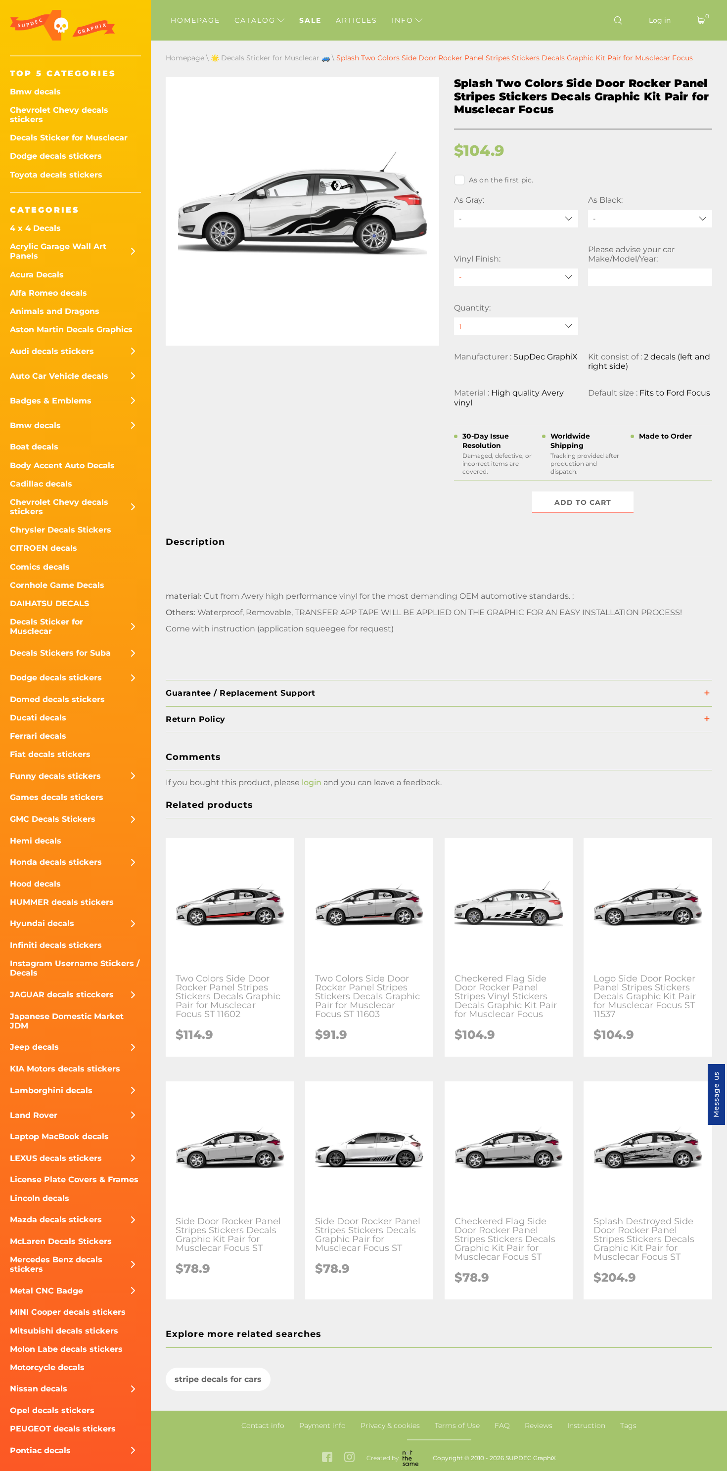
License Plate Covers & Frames (74, 1179)
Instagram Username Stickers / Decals (74, 968)
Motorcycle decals (47, 1367)
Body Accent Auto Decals (62, 465)
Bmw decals (35, 91)
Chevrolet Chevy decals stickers (59, 114)
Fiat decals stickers (50, 754)
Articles (356, 20)
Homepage (195, 20)
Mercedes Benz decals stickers (56, 1264)
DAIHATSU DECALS (49, 603)
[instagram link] (349, 1458)
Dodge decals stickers (56, 156)
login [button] (311, 782)
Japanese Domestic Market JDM (67, 1021)
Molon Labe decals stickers (66, 1349)
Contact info (262, 1425)
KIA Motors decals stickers (65, 1068)
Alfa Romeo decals (48, 293)
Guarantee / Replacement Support (241, 693)
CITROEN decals (43, 548)
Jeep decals (34, 1047)
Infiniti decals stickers (56, 945)
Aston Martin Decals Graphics (71, 329)
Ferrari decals (38, 736)
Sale (310, 20)
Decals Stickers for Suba (60, 653)
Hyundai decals (42, 923)
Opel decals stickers (52, 1410)
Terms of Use (457, 1425)
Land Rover (33, 1115)
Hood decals (35, 884)
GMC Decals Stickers (52, 819)
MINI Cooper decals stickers (68, 1312)
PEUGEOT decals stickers (63, 1428)
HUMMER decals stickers (62, 902)
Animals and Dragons (54, 311)
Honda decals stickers (56, 862)
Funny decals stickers (55, 776)
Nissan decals (38, 1388)
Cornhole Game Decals (57, 585)
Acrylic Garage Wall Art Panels (58, 251)
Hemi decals (35, 841)
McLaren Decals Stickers (61, 1241)
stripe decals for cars (218, 1379)
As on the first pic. (501, 180)
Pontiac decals (40, 1450)
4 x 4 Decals (35, 228)
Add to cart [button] (582, 502)
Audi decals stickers (52, 351)
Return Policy (196, 719)
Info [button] (404, 20)
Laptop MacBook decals (59, 1136)
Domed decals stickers (57, 699)
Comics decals (40, 567)
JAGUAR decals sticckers (62, 994)
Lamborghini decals (51, 1090)
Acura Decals (37, 274)
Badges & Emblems (50, 400)
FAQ (502, 1425)
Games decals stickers (56, 797)
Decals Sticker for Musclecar (69, 137)
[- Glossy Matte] (516, 277)
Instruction (586, 1425)
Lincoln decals (39, 1198)
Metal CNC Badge (46, 1290)
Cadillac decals (41, 484)
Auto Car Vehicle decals (59, 376)
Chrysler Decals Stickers (60, 530)
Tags (628, 1425)
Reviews (538, 1425)
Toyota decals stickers (56, 174)
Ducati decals (38, 717)
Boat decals (34, 446)
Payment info (322, 1425)
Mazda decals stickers (56, 1219)
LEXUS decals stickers (56, 1158)
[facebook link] (327, 1458)
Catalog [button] (256, 20)
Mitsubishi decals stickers (64, 1331)
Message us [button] (716, 1094)
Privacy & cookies (390, 1425)
